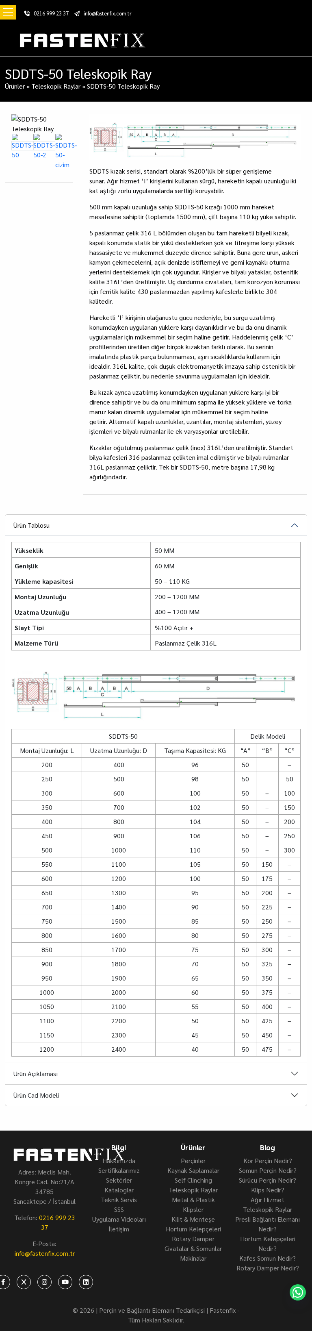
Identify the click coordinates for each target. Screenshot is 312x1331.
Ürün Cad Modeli (36, 1095)
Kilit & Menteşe (193, 1219)
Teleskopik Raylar (55, 86)
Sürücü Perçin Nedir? (267, 1180)
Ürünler (15, 86)
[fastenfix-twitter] (24, 1282)
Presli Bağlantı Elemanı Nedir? (267, 1224)
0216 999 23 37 (51, 13)
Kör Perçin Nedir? (267, 1160)
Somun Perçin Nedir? (268, 1170)
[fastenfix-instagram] (44, 1282)
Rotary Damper (193, 1238)
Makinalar (193, 1258)
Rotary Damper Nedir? (267, 1268)
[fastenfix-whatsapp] (298, 1292)
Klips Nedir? (267, 1189)
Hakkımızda (118, 1160)
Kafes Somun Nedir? (267, 1258)
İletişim (118, 1228)
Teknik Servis (119, 1199)
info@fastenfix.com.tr (108, 13)
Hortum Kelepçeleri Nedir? (267, 1243)
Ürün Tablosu (31, 525)
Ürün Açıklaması (35, 1073)
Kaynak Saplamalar (193, 1170)
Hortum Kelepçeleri (193, 1228)
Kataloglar (119, 1189)
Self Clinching (193, 1180)
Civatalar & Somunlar (193, 1248)
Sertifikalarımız (119, 1170)
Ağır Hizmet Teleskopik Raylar (267, 1204)
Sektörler (119, 1180)
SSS (119, 1209)
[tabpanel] (156, 858)
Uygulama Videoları (119, 1219)
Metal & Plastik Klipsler (193, 1204)
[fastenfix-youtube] (65, 1282)
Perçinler (193, 1160)
